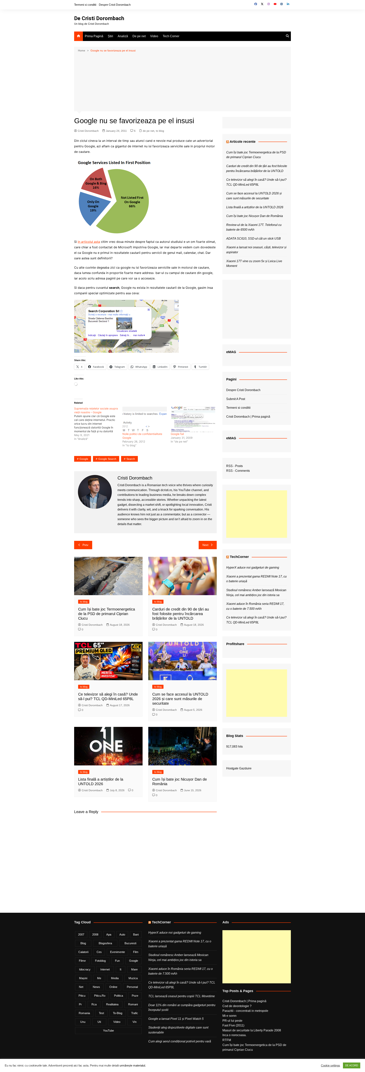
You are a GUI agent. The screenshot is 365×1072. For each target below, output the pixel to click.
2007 (81, 934)
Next (205, 545)
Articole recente (243, 142)
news (96, 986)
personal (132, 986)
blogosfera (105, 943)
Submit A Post (235, 399)
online (113, 986)
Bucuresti (130, 943)
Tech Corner (171, 36)
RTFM (226, 1040)
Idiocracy (84, 969)
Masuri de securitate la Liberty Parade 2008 (251, 1030)
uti (99, 1021)
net (81, 986)
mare (134, 969)
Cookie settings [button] (330, 1065)
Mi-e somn (229, 1015)
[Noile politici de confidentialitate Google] (144, 419)
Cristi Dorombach (88, 130)
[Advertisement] (182, 81)
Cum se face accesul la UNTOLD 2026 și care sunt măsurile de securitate (180, 698)
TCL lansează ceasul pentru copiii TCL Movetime (181, 996)
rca (94, 1004)
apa (108, 934)
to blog (160, 130)
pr (80, 1004)
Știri (110, 36)
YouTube (108, 1030)
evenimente (117, 952)
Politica (118, 995)
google (83, 458)
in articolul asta (89, 242)
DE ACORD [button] (351, 1065)
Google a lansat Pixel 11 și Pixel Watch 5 (176, 1018)
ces (99, 952)
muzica (133, 978)
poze (135, 995)
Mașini (83, 978)
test (101, 1013)
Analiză (123, 36)
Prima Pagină (94, 36)
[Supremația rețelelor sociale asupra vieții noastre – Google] (98, 424)
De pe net (139, 36)
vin (134, 1021)
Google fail (177, 433)
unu (82, 1021)
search (130, 458)
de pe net (148, 130)
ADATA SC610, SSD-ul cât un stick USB (253, 238)
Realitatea (112, 1004)
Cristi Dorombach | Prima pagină (248, 416)
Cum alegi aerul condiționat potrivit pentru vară (179, 1041)
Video (154, 36)
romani (133, 1004)
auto (122, 934)
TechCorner (239, 557)
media (115, 978)
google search (107, 458)
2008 (95, 934)
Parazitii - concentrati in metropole (245, 1010)
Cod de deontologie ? (237, 1006)
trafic (134, 1013)
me (99, 978)
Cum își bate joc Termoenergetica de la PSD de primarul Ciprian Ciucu (106, 613)
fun (117, 960)
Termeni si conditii (85, 4)
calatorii (83, 952)
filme (82, 960)
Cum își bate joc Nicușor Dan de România (254, 216)
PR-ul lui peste (232, 1020)
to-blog (117, 1013)
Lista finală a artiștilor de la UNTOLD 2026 (254, 207)
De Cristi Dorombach (99, 18)
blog (83, 943)
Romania (84, 1013)
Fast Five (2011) (233, 1025)
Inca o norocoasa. (234, 1035)
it (120, 969)
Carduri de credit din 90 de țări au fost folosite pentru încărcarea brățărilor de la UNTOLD (180, 613)
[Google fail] (193, 419)
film (135, 952)
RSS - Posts (234, 466)
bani (136, 934)
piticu (82, 995)
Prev (85, 545)
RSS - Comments (238, 470)
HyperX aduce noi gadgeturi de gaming (252, 567)
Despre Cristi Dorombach (115, 4)
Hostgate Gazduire (239, 768)
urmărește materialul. (133, 1065)
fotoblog (100, 960)
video (116, 1021)
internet (105, 969)
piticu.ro (99, 995)
